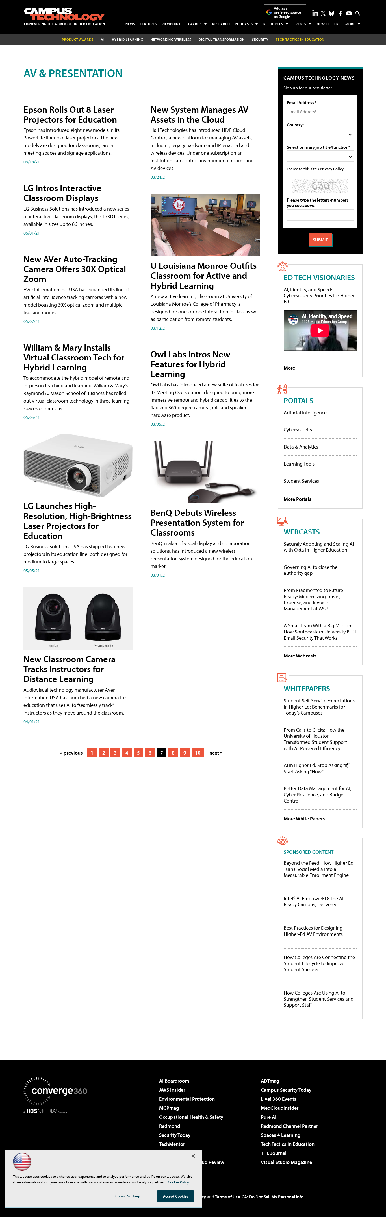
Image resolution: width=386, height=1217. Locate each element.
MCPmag (169, 1108)
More (350, 24)
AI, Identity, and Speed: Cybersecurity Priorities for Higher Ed (319, 295)
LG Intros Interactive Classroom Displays (62, 192)
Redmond (169, 1126)
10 (198, 753)
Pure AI (268, 1117)
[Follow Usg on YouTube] (349, 13)
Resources (273, 24)
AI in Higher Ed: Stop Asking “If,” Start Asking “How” (316, 768)
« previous (71, 753)
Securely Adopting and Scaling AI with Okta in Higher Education (319, 547)
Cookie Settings (128, 1196)
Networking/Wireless (171, 39)
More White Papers (304, 818)
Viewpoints (172, 24)
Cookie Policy (178, 1182)
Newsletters (329, 24)
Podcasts (244, 24)
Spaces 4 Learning (280, 1135)
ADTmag (270, 1081)
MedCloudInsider (279, 1108)
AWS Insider (172, 1090)
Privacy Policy (332, 168)
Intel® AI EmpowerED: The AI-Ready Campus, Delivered (314, 901)
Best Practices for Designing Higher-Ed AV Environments (313, 931)
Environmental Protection (187, 1099)
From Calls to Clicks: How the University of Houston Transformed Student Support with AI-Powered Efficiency (315, 739)
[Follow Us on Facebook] (340, 13)
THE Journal (274, 1153)
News (130, 24)
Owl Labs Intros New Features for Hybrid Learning (190, 363)
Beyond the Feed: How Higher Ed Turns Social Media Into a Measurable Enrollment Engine (319, 869)
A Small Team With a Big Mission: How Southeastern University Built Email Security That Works (320, 631)
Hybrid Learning (127, 39)
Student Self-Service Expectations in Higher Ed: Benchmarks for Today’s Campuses (319, 706)
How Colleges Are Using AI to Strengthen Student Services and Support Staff (319, 999)
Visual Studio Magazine (286, 1162)
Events (300, 24)
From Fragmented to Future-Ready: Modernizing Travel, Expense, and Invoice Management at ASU (314, 599)
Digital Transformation (222, 39)
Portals (298, 400)
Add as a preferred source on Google (287, 12)
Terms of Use (227, 1196)
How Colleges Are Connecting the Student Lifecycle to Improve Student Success (319, 963)
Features (148, 24)
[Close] (193, 1156)
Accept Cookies (175, 1196)
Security (260, 39)
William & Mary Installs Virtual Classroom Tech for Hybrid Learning (73, 357)
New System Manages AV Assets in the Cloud (199, 114)
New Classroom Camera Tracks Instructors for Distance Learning (69, 668)
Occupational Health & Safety (191, 1117)
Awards (194, 24)
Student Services (301, 481)
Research (221, 24)
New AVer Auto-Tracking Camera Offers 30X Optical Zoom (74, 268)
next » (215, 753)
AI (103, 39)
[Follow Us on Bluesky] (331, 13)
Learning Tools (299, 463)
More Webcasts (300, 655)
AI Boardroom (174, 1081)
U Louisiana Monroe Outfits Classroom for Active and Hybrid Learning (204, 275)
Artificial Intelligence (305, 412)
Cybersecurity (298, 429)
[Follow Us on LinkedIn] (315, 13)
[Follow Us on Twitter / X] (323, 13)
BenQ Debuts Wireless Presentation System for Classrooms (197, 522)
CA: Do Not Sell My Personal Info (272, 1196)
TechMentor (172, 1144)
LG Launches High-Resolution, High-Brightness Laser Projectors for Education (77, 520)
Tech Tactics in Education (288, 1144)
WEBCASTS (302, 531)
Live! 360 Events (278, 1099)
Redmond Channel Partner (289, 1126)
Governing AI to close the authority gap (310, 570)
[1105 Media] (57, 1142)
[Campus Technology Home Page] (64, 16)
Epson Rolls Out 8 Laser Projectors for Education (70, 114)
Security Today (174, 1135)
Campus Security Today (286, 1090)
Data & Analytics (301, 446)
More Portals (297, 499)
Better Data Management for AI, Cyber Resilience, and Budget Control (317, 794)
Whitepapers (307, 688)
